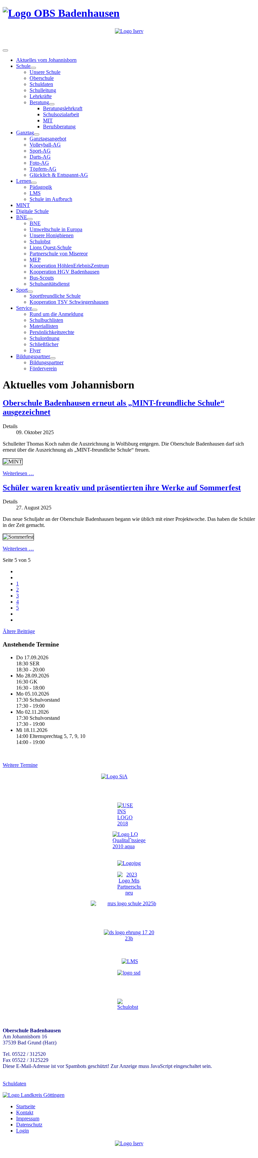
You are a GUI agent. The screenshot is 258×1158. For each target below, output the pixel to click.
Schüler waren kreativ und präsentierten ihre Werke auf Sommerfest (122, 487)
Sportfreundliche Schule (55, 296)
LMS (35, 193)
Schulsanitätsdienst (50, 284)
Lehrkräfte (41, 96)
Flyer (35, 350)
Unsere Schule (45, 72)
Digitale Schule (32, 211)
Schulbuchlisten (46, 320)
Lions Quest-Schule (51, 247)
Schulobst (40, 241)
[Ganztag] (36, 134)
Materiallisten (44, 326)
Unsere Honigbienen (52, 235)
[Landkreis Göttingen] (33, 1095)
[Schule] (33, 68)
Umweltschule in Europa (56, 229)
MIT (48, 120)
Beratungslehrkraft (62, 108)
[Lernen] (34, 183)
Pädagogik (41, 187)
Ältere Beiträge (19, 631)
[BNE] (30, 219)
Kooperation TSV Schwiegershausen (69, 302)
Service (24, 308)
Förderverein (43, 368)
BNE (21, 217)
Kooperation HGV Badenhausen (64, 272)
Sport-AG (40, 151)
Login (22, 1130)
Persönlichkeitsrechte (52, 332)
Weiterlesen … (18, 473)
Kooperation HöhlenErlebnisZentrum (69, 265)
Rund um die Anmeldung (56, 314)
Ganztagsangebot (48, 138)
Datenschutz (29, 1124)
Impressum (27, 1118)
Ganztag (25, 132)
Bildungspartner (33, 356)
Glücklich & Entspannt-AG (59, 175)
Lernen (23, 181)
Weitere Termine (20, 765)
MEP (35, 259)
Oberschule (42, 78)
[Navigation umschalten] (5, 50)
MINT (23, 205)
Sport (22, 290)
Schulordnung (44, 338)
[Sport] (30, 292)
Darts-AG (40, 157)
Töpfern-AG (43, 169)
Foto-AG (39, 163)
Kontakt (24, 1112)
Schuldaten (41, 84)
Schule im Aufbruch (51, 199)
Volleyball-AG (45, 145)
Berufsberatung (59, 126)
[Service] (34, 310)
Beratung (39, 102)
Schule (23, 66)
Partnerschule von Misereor (59, 253)
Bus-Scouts (42, 278)
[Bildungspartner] (52, 358)
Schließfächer (44, 344)
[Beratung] (51, 104)
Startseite (25, 1106)
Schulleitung (43, 90)
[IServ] (129, 31)
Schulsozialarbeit (61, 114)
